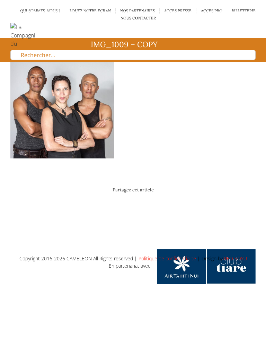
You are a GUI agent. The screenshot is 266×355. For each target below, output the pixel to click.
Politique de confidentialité (167, 258)
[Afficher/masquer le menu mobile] (253, 26)
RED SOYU (235, 258)
